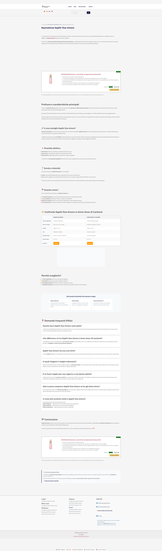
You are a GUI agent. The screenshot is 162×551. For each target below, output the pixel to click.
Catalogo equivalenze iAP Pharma (49, 510)
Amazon (56, 243)
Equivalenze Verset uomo (74, 513)
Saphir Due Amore (51, 38)
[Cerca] (88, 12)
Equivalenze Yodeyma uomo (75, 505)
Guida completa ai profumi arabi (105, 510)
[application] (86, 6)
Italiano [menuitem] (69, 549)
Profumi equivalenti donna (104, 503)
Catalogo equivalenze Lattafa (48, 501)
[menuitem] (44, 11)
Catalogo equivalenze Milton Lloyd (49, 505)
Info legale (81, 534)
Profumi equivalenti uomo (104, 507)
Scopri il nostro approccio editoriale (51, 480)
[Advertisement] (81, 257)
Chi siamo (100, 516)
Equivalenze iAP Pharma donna (48, 512)
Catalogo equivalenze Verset (75, 509)
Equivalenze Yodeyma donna (75, 503)
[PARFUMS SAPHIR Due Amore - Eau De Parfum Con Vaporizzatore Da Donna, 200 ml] (51, 79)
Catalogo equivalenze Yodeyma (76, 501)
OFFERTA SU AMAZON (114, 89)
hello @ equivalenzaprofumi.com (81, 536)
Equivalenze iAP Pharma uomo (48, 514)
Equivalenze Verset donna (75, 511)
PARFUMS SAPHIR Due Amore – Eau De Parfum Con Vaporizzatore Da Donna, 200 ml (81, 74)
